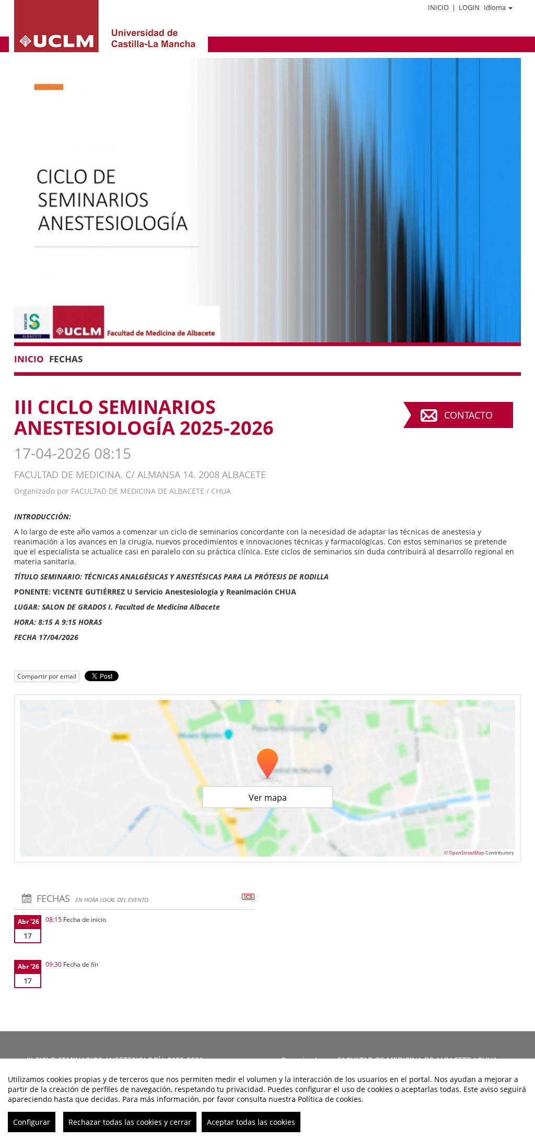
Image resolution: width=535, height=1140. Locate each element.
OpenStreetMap (466, 852)
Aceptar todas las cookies (251, 1122)
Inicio (438, 7)
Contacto (468, 415)
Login (469, 7)
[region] (267, 1099)
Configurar (31, 1122)
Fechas (66, 359)
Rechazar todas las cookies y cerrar (129, 1122)
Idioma (495, 7)
